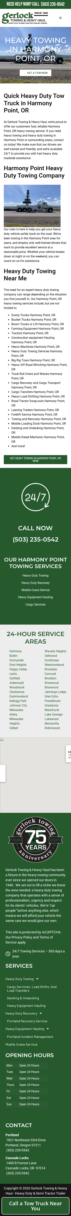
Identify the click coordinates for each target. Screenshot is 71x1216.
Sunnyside (16, 660)
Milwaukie (16, 710)
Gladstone (51, 705)
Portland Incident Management (30, 1036)
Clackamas (16, 692)
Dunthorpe (52, 660)
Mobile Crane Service (36, 590)
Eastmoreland (18, 696)
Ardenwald (16, 683)
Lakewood (52, 719)
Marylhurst (52, 710)
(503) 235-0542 (36, 539)
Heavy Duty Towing (35, 575)
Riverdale (51, 669)
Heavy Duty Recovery (35, 583)
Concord (50, 674)
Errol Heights (18, 665)
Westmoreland (54, 665)
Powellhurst (52, 701)
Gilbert (13, 728)
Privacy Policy (22, 937)
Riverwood (52, 683)
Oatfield (14, 678)
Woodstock (16, 687)
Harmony (15, 651)
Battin (13, 656)
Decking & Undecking (23, 998)
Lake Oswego (54, 714)
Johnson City (18, 705)
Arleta (13, 714)
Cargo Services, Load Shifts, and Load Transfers (32, 988)
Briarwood (51, 687)
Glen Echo (51, 696)
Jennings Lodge (55, 692)
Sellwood (51, 656)
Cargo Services (35, 604)
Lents (13, 674)
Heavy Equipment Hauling (35, 597)
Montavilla (52, 723)
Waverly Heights (55, 651)
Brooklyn (50, 678)
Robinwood (52, 728)
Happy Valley (18, 669)
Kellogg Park (17, 701)
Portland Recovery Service (27, 1021)
